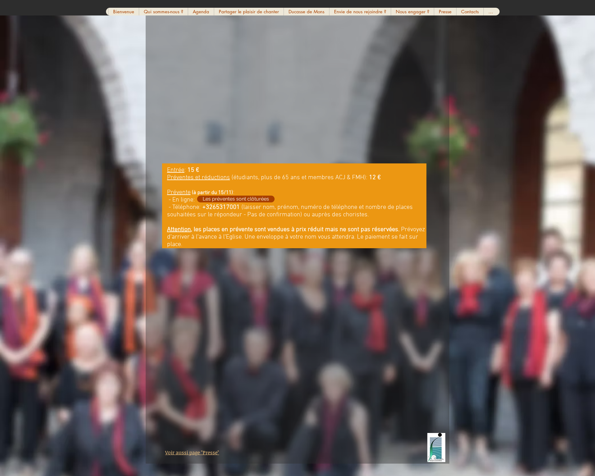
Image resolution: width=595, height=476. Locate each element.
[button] (236, 199)
